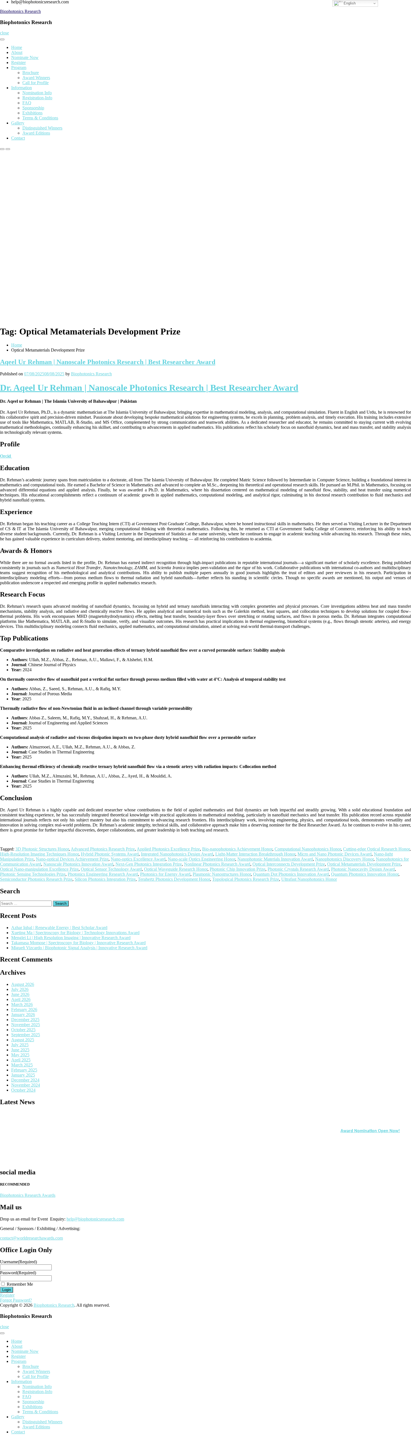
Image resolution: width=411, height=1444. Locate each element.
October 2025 (23, 1029)
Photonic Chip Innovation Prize (237, 869)
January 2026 (23, 1014)
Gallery (17, 123)
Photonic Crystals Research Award (298, 869)
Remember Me (20, 1284)
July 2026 (20, 989)
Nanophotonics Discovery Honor (344, 859)
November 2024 (25, 1085)
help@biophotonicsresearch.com (95, 1219)
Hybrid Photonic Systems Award (110, 854)
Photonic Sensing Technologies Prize (32, 874)
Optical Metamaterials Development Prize (364, 864)
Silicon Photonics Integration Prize (105, 879)
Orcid (6, 456)
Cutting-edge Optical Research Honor (376, 849)
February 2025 (24, 1070)
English (349, 3)
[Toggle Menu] (2, 39)
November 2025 (25, 1024)
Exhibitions (32, 112)
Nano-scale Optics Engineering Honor (201, 859)
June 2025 (20, 1049)
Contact (18, 138)
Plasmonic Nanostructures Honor (222, 874)
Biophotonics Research (20, 11)
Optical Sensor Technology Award (111, 869)
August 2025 (22, 1039)
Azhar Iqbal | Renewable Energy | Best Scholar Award (59, 927)
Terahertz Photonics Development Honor (174, 879)
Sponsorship (33, 107)
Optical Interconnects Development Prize (288, 864)
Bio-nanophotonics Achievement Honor (237, 849)
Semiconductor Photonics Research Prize (36, 879)
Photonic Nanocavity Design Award (363, 869)
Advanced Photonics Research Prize (103, 849)
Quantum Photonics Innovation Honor (364, 874)
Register (18, 62)
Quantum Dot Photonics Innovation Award (291, 874)
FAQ (26, 102)
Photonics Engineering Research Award (103, 874)
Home (16, 47)
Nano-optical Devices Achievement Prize (72, 859)
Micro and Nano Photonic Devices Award (334, 854)
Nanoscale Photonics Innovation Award (78, 864)
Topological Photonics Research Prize (245, 879)
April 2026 (20, 999)
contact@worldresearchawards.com (31, 1238)
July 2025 (20, 1044)
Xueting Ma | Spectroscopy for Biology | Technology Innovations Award (75, 932)
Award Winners (36, 77)
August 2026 (22, 984)
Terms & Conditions (40, 118)
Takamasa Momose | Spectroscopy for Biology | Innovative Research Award (78, 942)
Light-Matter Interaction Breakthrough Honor (255, 854)
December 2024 (25, 1080)
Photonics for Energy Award (165, 874)
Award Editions (36, 133)
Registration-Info (37, 97)
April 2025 (20, 1059)
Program (18, 67)
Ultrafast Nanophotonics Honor (309, 879)
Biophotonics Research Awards (27, 1195)
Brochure (30, 72)
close (4, 32)
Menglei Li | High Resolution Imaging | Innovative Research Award (71, 937)
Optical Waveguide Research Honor (175, 869)
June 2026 (20, 994)
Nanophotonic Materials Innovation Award (275, 859)
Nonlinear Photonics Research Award (217, 864)
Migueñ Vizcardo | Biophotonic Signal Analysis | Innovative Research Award (79, 947)
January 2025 (23, 1075)
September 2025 (25, 1034)
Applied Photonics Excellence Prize (168, 849)
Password (18, 1272)
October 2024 (23, 1090)
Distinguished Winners (42, 128)
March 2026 (22, 1004)
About (16, 52)
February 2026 (24, 1009)
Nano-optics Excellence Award (138, 859)
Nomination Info (37, 92)
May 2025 (20, 1054)
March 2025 (22, 1065)
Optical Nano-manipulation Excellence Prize (39, 869)
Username (18, 1261)
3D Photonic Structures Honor (42, 849)
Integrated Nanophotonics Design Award (177, 854)
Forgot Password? (16, 1300)
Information (21, 87)
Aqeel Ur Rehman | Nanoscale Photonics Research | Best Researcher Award (107, 362)
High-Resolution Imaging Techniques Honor (39, 854)
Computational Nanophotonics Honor (308, 849)
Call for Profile (35, 82)
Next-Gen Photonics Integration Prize (148, 864)
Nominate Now (25, 57)
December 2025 (25, 1019)
